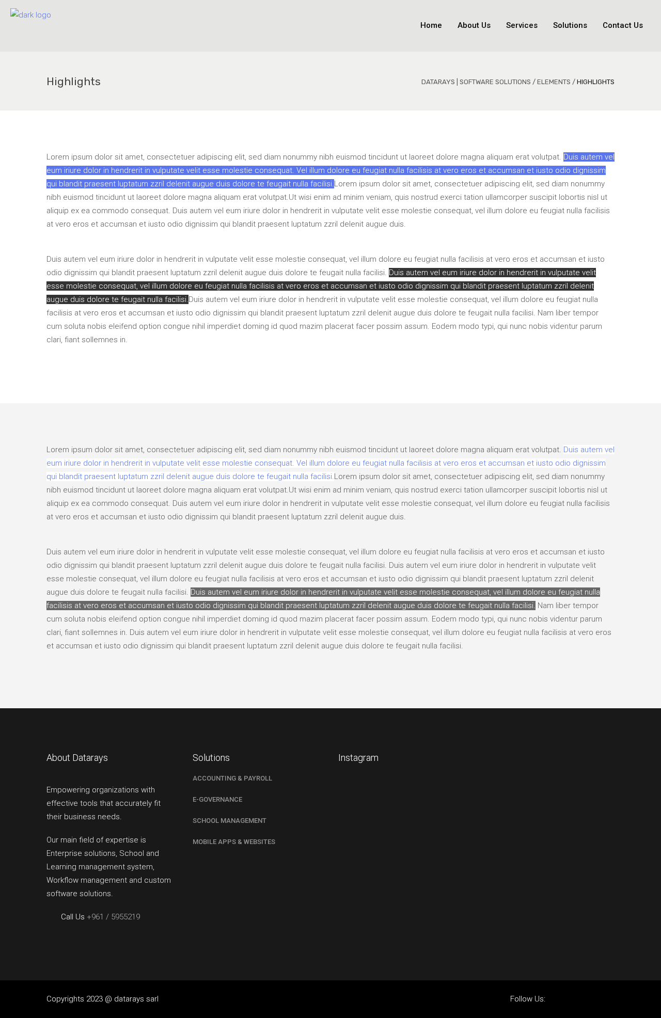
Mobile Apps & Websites (234, 842)
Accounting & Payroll (232, 778)
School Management (229, 820)
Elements (554, 81)
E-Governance (217, 799)
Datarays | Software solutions (476, 81)
